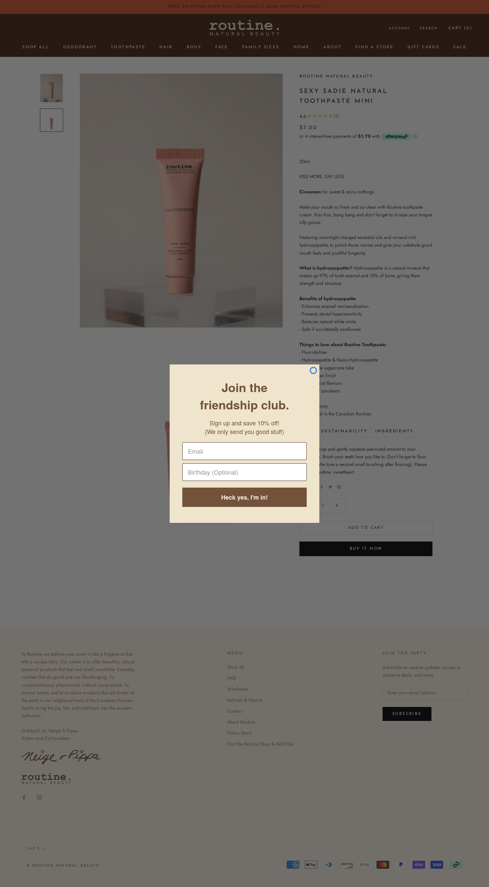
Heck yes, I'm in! (244, 497)
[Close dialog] (313, 370)
